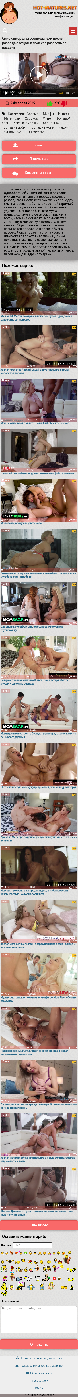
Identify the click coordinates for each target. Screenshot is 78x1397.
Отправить (39, 1344)
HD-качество (35, 132)
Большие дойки (15, 127)
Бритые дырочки (26, 123)
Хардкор (31, 118)
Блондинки (51, 123)
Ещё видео (39, 1225)
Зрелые (32, 114)
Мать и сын (12, 118)
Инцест (63, 114)
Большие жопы (43, 127)
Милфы (48, 114)
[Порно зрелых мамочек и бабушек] (55, 8)
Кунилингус (12, 132)
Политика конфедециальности (41, 1358)
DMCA (39, 1388)
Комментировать (39, 173)
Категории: (16, 114)
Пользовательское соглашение (41, 1365)
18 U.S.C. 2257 (39, 1381)
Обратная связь (41, 1373)
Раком (63, 127)
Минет (47, 118)
